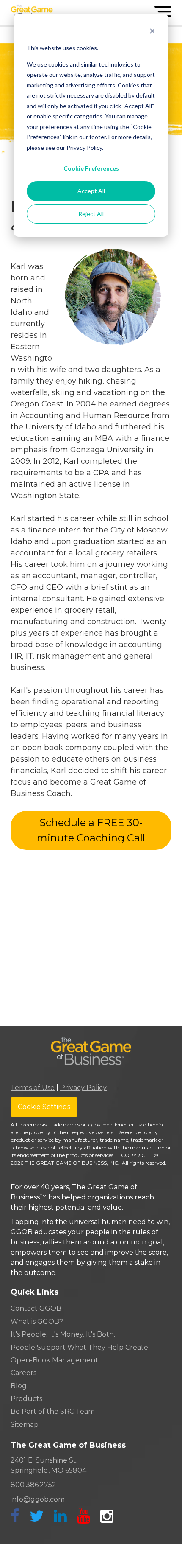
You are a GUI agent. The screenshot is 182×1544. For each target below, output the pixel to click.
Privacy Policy (83, 1088)
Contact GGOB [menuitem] (36, 1308)
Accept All (91, 190)
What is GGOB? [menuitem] (37, 1321)
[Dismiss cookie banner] (152, 32)
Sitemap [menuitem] (25, 1425)
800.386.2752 (33, 1485)
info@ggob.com (38, 1499)
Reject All (91, 213)
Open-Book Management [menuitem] (54, 1360)
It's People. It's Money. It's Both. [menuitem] (63, 1334)
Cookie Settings (44, 1107)
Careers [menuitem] (23, 1373)
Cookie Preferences (91, 168)
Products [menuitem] (26, 1399)
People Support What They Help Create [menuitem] (79, 1347)
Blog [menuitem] (19, 1386)
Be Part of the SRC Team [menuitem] (53, 1411)
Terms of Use (33, 1088)
